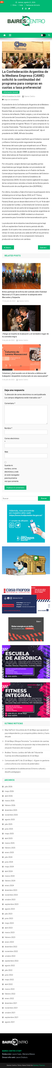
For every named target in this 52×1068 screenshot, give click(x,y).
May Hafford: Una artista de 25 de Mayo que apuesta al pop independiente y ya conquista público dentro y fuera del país (27, 733)
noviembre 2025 (11, 815)
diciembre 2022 (11, 947)
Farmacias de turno (33, 5)
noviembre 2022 (11, 951)
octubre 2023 (10, 900)
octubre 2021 (10, 1013)
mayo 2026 (9, 791)
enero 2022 (9, 998)
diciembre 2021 (11, 1003)
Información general (11, 92)
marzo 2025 (10, 843)
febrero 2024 (10, 881)
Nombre (8, 428)
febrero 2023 (10, 937)
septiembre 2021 (11, 1017)
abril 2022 (9, 984)
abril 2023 (9, 928)
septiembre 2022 (11, 961)
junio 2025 (9, 829)
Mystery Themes (39, 1065)
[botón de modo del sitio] (43, 35)
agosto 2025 (10, 820)
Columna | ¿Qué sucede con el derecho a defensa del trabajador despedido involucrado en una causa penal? (25, 374)
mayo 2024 (9, 867)
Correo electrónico (12, 440)
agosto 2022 (10, 966)
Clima (14, 5)
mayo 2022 (9, 980)
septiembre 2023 (11, 904)
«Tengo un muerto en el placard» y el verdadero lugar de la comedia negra (25, 335)
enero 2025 (9, 852)
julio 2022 (8, 970)
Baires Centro (29, 96)
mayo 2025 (9, 834)
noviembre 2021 (11, 1008)
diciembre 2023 (11, 890)
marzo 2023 (10, 932)
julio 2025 (8, 824)
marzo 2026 (10, 801)
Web (6, 452)
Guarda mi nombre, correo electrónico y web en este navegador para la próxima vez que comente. (12, 473)
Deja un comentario (11, 100)
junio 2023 (9, 918)
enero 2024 (9, 885)
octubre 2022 (10, 956)
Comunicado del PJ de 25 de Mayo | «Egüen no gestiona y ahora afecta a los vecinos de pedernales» (27, 762)
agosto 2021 (10, 1022)
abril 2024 (9, 871)
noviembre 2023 (11, 895)
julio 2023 (8, 914)
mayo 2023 (9, 923)
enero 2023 (9, 942)
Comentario (10, 403)
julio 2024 (8, 857)
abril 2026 (9, 796)
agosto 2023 (10, 909)
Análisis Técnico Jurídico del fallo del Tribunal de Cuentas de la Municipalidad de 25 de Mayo (24, 754)
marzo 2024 (10, 876)
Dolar (21, 5)
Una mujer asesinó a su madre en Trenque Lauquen (10, 248)
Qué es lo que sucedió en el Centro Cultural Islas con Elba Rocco (45, 248)
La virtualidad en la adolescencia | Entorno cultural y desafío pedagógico (25, 770)
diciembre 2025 (11, 810)
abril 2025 (9, 838)
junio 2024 (9, 862)
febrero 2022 (10, 994)
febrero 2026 (10, 805)
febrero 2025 (10, 848)
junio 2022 (9, 975)
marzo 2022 (10, 989)
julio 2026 (8, 787)
